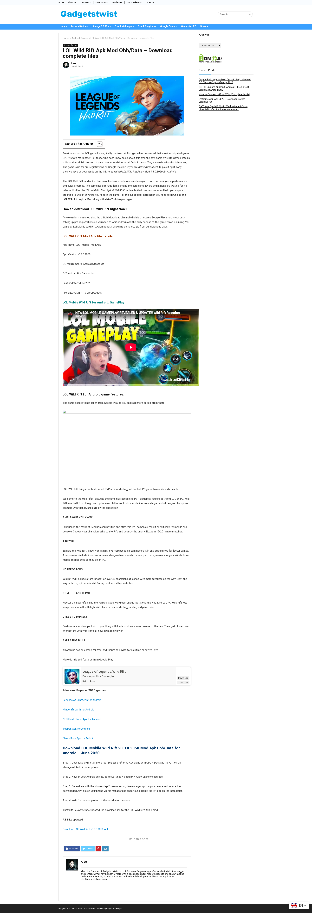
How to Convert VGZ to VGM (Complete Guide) (224, 94)
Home (61, 2)
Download (183, 677)
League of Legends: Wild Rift (104, 671)
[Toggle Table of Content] (98, 144)
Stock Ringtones (147, 26)
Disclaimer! (117, 2)
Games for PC (188, 26)
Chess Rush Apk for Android (78, 738)
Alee (73, 63)
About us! (72, 2)
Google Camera (168, 26)
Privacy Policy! (102, 2)
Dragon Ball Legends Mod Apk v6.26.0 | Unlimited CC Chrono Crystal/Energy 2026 (225, 81)
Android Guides (79, 26)
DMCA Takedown (134, 2)
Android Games (80, 38)
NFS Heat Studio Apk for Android (81, 719)
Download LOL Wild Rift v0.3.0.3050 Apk (86, 829)
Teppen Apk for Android (76, 728)
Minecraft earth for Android (78, 709)
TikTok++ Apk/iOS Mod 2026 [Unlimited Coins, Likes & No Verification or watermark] (223, 108)
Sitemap (150, 2)
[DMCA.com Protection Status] (210, 55)
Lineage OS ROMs (101, 26)
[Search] (250, 14)
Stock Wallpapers (124, 26)
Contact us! (86, 2)
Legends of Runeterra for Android (82, 700)
